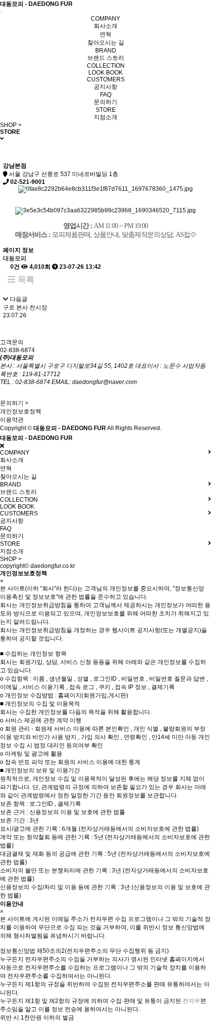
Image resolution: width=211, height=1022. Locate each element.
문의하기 (105, 102)
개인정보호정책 (20, 411)
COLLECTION (106, 65)
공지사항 (105, 86)
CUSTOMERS (106, 79)
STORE (106, 109)
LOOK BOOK (105, 72)
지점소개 (105, 117)
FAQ (105, 94)
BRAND (105, 50)
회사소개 (105, 26)
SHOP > (11, 125)
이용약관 (12, 419)
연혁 (105, 34)
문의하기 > (14, 403)
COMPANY (105, 18)
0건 (14, 266)
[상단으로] (191, 1002)
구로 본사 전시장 (25, 307)
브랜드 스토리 (105, 57)
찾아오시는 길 (105, 42)
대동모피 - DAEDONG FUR (36, 3)
